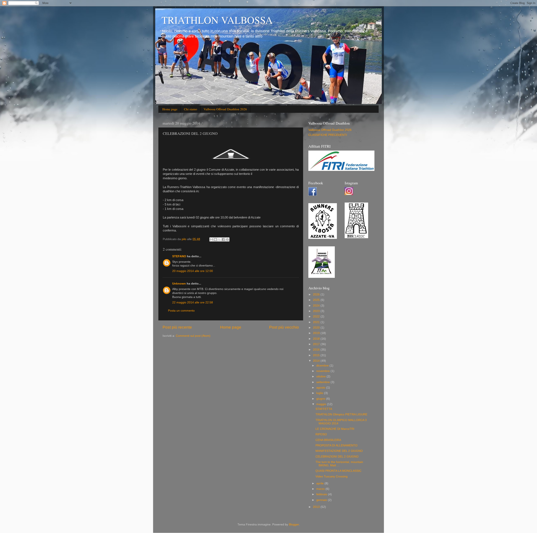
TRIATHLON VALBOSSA (217, 19)
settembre (323, 382)
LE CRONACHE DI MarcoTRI (334, 428)
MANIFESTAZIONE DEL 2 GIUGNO (339, 450)
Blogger (294, 524)
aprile (320, 483)
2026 (317, 294)
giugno (321, 398)
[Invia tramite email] (211, 239)
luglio (320, 393)
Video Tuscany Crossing (331, 476)
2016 (317, 349)
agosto (321, 387)
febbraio (322, 494)
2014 (317, 360)
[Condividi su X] (219, 239)
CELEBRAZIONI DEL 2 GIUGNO (336, 456)
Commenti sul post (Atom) (193, 335)
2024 (317, 305)
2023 (317, 311)
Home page (169, 109)
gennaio (322, 500)
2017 (317, 344)
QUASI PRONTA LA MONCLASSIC (338, 470)
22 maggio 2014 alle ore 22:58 (192, 302)
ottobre (321, 376)
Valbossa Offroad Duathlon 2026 (225, 109)
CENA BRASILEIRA (328, 440)
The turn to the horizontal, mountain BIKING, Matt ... (339, 463)
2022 (317, 316)
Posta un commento (181, 310)
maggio (321, 404)
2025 (317, 300)
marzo (321, 488)
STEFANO (179, 256)
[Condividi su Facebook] (223, 239)
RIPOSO (321, 434)
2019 (317, 333)
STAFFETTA (323, 409)
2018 (317, 338)
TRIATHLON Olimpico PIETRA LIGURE (341, 414)
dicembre (323, 365)
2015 (317, 355)
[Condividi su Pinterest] (227, 239)
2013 (317, 506)
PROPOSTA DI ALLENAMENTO (336, 445)
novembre (323, 371)
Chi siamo (190, 109)
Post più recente (177, 327)
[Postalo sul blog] (215, 239)
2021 (317, 322)
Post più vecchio (284, 327)
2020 (317, 327)
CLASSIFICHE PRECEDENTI (327, 134)
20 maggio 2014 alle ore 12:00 (192, 271)
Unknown (179, 283)
